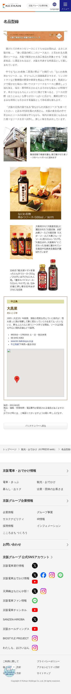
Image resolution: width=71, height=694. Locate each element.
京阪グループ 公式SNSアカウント (26, 557)
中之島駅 (15, 344)
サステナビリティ (13, 519)
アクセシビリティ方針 (48, 667)
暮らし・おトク (12, 489)
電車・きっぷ (11, 482)
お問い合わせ (12, 544)
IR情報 (41, 519)
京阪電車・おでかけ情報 (19, 470)
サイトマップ (44, 673)
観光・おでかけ (46, 482)
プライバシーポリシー (48, 661)
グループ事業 (45, 512)
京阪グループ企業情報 (38, 6)
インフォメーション (49, 525)
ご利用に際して (11, 661)
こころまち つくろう (15, 532)
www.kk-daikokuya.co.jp (22, 341)
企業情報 (8, 512)
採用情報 (8, 525)
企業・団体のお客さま (50, 489)
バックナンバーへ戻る (35, 426)
